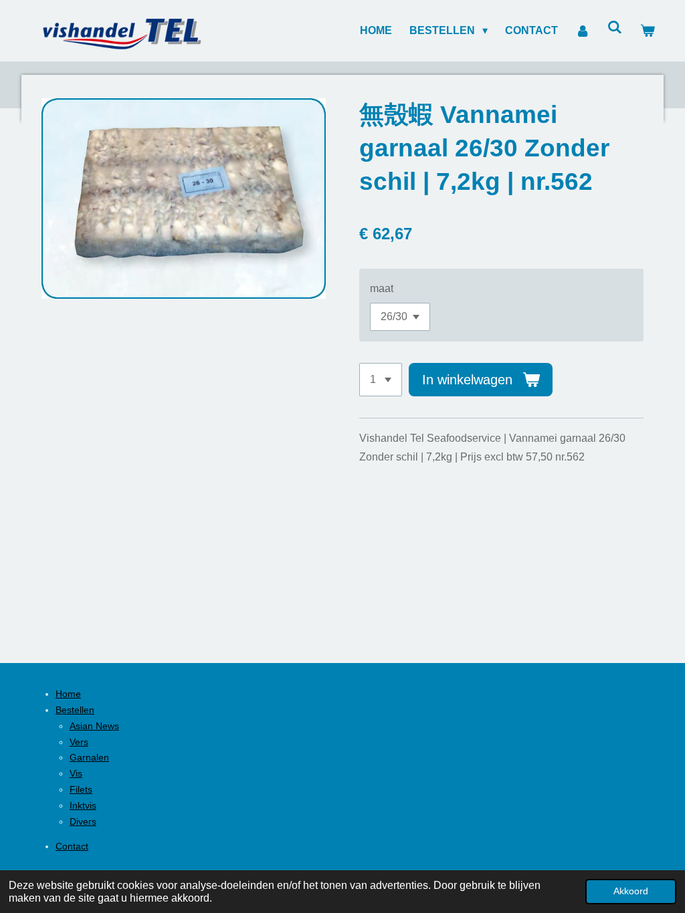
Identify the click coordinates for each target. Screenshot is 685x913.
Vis (76, 773)
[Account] (583, 30)
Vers (79, 742)
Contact (72, 846)
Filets (81, 789)
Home (68, 693)
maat (381, 288)
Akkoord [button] (630, 891)
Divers (83, 821)
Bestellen (75, 709)
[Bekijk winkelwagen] (647, 30)
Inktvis (83, 805)
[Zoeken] (615, 27)
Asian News (94, 726)
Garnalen (89, 757)
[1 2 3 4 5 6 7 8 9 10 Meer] (380, 379)
